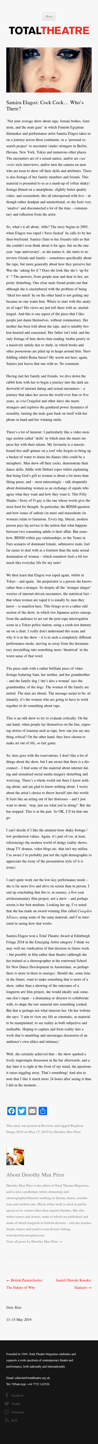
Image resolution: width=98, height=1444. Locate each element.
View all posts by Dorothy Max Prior (34, 1241)
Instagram (17, 1412)
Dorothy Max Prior (67, 1131)
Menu (49, 16)
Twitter (15, 1403)
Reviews (47, 1125)
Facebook (17, 1395)
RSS (14, 1420)
